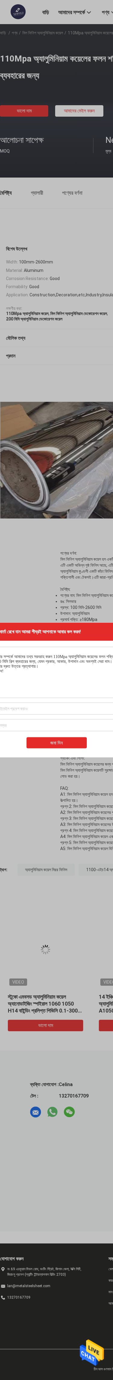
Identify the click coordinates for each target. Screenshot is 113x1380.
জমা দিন (56, 743)
